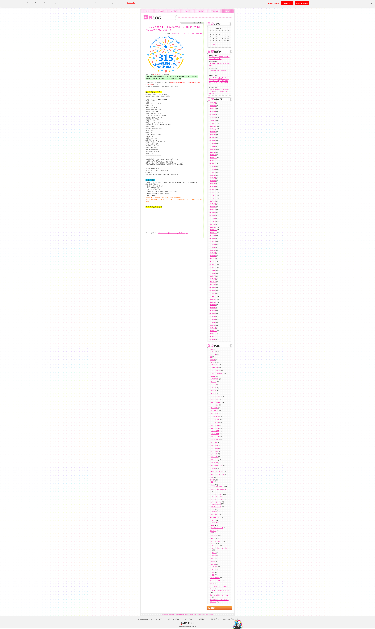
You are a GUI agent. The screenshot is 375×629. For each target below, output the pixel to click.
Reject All (287, 3)
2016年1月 (213, 259)
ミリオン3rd (214, 451)
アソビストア (215, 514)
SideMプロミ (198, 34)
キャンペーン (216, 545)
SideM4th (213, 393)
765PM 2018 (214, 367)
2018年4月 (213, 181)
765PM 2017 (214, 364)
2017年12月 (213, 192)
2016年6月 (213, 244)
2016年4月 (213, 250)
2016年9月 (213, 235)
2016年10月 (213, 233)
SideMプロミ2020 (216, 402)
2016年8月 (213, 238)
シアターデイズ (216, 504)
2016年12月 (213, 227)
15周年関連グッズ (216, 511)
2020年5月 (213, 109)
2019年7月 (213, 137)
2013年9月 (213, 339)
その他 (213, 561)
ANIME (212, 349)
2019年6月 (213, 140)
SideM (192, 34)
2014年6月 (213, 313)
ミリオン (213, 538)
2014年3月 (213, 322)
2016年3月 (213, 253)
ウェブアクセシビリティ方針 (229, 619)
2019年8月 (213, 135)
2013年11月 (213, 333)
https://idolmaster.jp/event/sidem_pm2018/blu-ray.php (173, 233)
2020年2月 (213, 117)
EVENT (179, 34)
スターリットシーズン (217, 499)
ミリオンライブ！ (216, 502)
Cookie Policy (131, 3)
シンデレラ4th (215, 428)
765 (212, 482)
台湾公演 (213, 468)
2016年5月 (213, 247)
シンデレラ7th (215, 436)
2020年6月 (213, 106)
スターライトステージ (218, 496)
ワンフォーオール (216, 507)
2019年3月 (213, 149)
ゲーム (213, 558)
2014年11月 (213, 299)
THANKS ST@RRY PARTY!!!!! (220, 590)
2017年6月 (213, 210)
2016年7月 (213, 241)
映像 (213, 572)
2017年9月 (213, 201)
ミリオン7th (214, 462)
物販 (212, 477)
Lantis (212, 525)
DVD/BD (174, 34)
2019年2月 (213, 152)
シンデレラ (214, 535)
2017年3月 (213, 218)
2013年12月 (213, 331)
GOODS (212, 509)
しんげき (213, 351)
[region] (187, 3)
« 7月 (213, 44)
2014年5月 (213, 316)
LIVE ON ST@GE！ (217, 486)
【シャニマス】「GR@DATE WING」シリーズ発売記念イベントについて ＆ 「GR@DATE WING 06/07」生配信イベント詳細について (219, 80)
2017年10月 (213, 198)
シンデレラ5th (215, 431)
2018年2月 (213, 186)
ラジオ (214, 553)
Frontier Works (215, 522)
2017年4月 (213, 215)
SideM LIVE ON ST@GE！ (219, 489)
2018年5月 (213, 178)
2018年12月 (213, 158)
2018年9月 (213, 166)
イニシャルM (214, 413)
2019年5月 (213, 143)
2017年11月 (213, 195)
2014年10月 (213, 302)
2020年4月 (213, 111)
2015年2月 (213, 290)
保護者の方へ (215, 619)
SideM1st (213, 382)
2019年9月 (213, 132)
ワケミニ (213, 354)
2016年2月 (213, 256)
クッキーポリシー (188, 619)
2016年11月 (213, 230)
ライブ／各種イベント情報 (219, 548)
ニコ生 (212, 583)
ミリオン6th (214, 460)
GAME (212, 480)
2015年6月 (213, 279)
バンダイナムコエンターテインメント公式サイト (151, 619)
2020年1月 (213, 120)
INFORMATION (186, 34)
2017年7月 (213, 207)
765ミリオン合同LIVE (217, 373)
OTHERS (212, 520)
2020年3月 (213, 114)
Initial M (213, 376)
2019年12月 (213, 123)
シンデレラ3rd (215, 422)
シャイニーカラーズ (215, 541)
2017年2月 (213, 221)
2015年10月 (213, 267)
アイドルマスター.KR (217, 528)
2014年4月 (213, 319)
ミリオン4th (214, 454)
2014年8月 (213, 308)
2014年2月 (213, 325)
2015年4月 (213, 285)
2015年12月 (213, 261)
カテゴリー (213, 531)
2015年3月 (213, 287)
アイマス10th (214, 405)
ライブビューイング (216, 465)
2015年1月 (213, 293)
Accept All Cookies (302, 3)
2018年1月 (213, 189)
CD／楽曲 (214, 566)
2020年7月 (213, 103)
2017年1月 (213, 224)
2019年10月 (213, 129)
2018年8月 (213, 169)
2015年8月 (213, 273)
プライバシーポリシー (174, 619)
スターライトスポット (216, 580)
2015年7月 (213, 276)
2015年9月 (213, 270)
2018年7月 (213, 172)
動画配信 (214, 556)
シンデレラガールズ (216, 494)
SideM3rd (213, 387)
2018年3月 (213, 184)
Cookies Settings (273, 3)
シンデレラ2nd (215, 419)
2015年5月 (213, 282)
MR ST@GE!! (215, 379)
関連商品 (213, 564)
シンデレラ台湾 (215, 439)
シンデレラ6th (215, 434)
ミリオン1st (214, 445)
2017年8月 (213, 204)
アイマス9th (214, 408)
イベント (213, 543)
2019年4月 (213, 146)
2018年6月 (213, 175)
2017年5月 (213, 212)
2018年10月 (213, 163)
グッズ (214, 569)
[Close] (372, 3)
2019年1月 (213, 155)
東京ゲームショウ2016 (217, 471)
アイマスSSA (215, 411)
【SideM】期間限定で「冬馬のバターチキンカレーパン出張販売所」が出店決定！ (219, 91)
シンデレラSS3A (215, 578)
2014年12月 (213, 296)
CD (211, 357)
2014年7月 (213, 310)
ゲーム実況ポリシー (202, 619)
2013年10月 (213, 336)
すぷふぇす (214, 442)
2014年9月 (213, 305)
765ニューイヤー (216, 370)
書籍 (213, 575)
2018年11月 (213, 160)
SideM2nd (214, 385)
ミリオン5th (214, 457)
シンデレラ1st (215, 416)
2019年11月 (213, 126)
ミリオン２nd (215, 448)
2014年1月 (213, 328)
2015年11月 (213, 264)
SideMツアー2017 (216, 396)
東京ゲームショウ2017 (217, 474)
